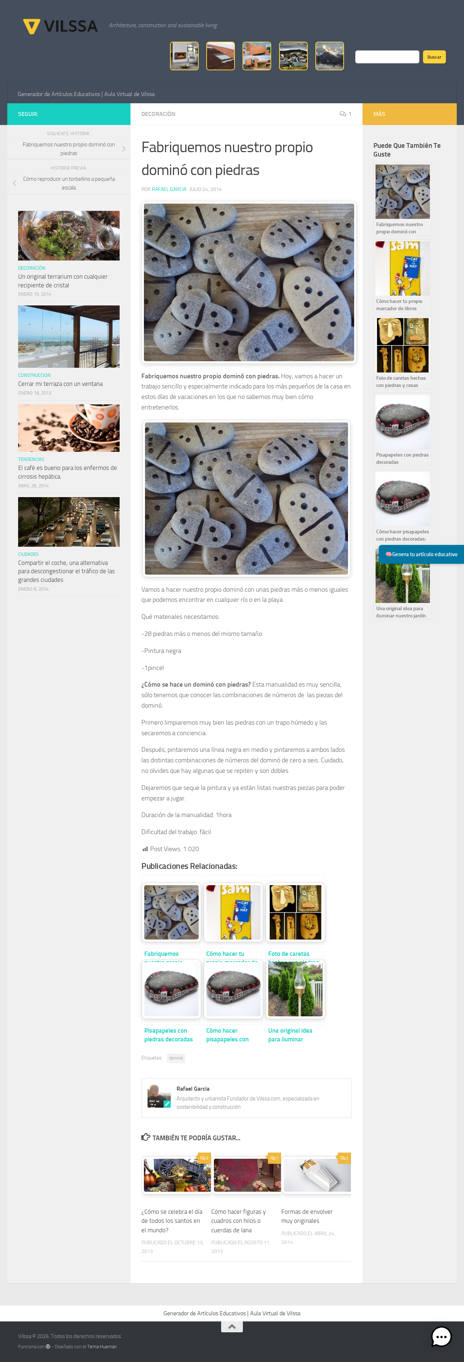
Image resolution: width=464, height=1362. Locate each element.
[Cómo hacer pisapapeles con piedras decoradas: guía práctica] (232, 988)
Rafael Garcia (169, 189)
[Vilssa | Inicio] (60, 25)
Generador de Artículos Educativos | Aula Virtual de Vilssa (86, 94)
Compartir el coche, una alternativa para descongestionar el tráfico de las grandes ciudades (66, 571)
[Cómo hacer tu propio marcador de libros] (232, 911)
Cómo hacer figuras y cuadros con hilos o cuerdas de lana (238, 1221)
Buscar (434, 57)
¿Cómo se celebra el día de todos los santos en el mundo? (171, 1221)
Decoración (158, 114)
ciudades (28, 554)
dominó (176, 1058)
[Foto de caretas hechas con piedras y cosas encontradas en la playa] (294, 911)
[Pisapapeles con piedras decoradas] (170, 988)
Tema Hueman (102, 1346)
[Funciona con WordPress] (48, 1346)
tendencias (31, 459)
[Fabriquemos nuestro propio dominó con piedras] (170, 911)
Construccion (34, 375)
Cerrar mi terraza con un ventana (60, 383)
